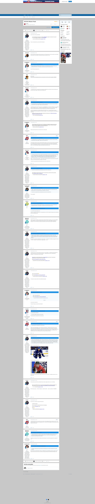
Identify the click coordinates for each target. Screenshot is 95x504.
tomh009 (26, 309)
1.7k (27, 59)
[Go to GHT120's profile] (27, 36)
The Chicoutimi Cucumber (26, 186)
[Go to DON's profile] (27, 77)
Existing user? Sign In (65, 1)
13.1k (27, 39)
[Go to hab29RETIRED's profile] (27, 446)
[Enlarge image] (39, 352)
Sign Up (70, 1)
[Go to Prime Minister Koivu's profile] (27, 65)
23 (36, 30)
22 (35, 30)
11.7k (27, 69)
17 (28, 30)
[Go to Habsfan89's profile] (27, 55)
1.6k (27, 94)
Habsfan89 (39, 64)
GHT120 (27, 33)
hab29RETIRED (26, 444)
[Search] (71, 15)
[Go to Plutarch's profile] (27, 204)
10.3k (27, 315)
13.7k (27, 450)
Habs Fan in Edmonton (27, 219)
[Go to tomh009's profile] (27, 311)
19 (31, 30)
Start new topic (48, 27)
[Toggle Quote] (31, 64)
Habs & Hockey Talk (32, 24)
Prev (25, 30)
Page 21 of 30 (47, 30)
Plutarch (27, 201)
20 (32, 30)
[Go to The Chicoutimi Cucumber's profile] (27, 189)
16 (27, 30)
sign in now (40, 465)
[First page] (24, 30)
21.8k (27, 193)
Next (42, 30)
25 (39, 30)
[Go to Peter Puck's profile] (27, 90)
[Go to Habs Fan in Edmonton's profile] (27, 221)
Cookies (47, 501)
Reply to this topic (55, 27)
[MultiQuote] (31, 49)
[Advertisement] (47, 8)
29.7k (27, 81)
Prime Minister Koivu (26, 63)
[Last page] (44, 30)
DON (27, 74)
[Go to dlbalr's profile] (25, 24)
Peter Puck (27, 87)
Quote (33, 59)
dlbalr (27, 23)
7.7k (27, 225)
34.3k (27, 142)
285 (27, 207)
